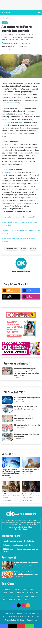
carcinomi (6, 122)
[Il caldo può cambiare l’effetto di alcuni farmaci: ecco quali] (11, 486)
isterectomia (12, 248)
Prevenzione (11, 599)
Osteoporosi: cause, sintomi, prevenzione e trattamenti (24, 417)
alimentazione (7, 589)
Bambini (31, 589)
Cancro (5, 592)
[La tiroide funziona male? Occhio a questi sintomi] (7, 437)
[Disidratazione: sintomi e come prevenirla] (31, 462)
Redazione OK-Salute (10, 43)
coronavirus (20, 592)
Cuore (12, 596)
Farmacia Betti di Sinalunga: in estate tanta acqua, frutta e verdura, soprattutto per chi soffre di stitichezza (26, 371)
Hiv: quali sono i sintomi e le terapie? (27, 425)
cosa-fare (30, 592)
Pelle (4, 599)
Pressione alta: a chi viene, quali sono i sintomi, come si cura (25, 407)
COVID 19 (5, 596)
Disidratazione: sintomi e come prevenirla (30, 471)
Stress (25, 599)
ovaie (24, 248)
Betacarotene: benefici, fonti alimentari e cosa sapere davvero (26, 573)
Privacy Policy (10, 620)
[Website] (21, 275)
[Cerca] (36, 13)
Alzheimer (17, 589)
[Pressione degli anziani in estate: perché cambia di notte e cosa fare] (31, 486)
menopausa (8, 172)
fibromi (21, 122)
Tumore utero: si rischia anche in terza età (18, 217)
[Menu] (39, 13)
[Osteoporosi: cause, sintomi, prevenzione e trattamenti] (7, 418)
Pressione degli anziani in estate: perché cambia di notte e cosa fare (30, 496)
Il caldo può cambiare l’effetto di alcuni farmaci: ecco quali (10, 496)
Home (4, 18)
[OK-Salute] (6, 13)
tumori (12, 103)
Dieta (26, 596)
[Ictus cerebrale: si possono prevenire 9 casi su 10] (7, 400)
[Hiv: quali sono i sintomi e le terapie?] (7, 428)
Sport (19, 599)
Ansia (24, 589)
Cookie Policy (32, 620)
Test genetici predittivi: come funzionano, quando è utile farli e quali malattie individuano (11, 472)
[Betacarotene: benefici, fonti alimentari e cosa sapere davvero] (7, 574)
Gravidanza (34, 596)
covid (37, 592)
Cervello (12, 592)
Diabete (19, 596)
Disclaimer (21, 620)
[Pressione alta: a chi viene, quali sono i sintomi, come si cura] (7, 409)
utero (33, 248)
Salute (9, 18)
